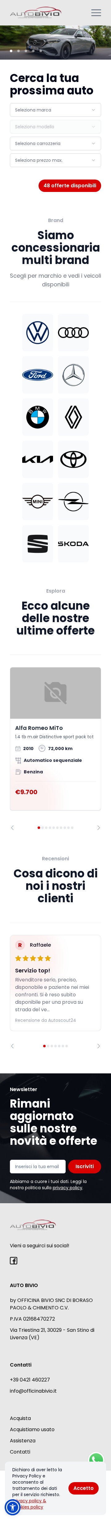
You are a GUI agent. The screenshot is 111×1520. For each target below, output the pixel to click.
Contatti (20, 1451)
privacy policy (67, 1188)
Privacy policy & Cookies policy (29, 1504)
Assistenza (22, 1440)
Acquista (20, 1418)
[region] (55, 748)
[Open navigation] (96, 13)
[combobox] (55, 110)
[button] (12, 1507)
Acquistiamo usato (32, 1429)
